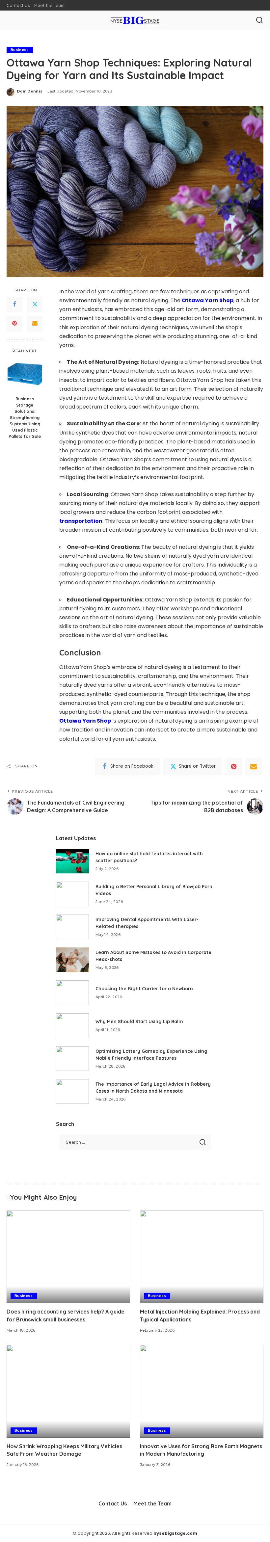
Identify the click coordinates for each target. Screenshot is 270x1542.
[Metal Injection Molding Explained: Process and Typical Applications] (201, 1256)
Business (20, 49)
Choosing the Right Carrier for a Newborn (144, 989)
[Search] (259, 20)
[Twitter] (35, 304)
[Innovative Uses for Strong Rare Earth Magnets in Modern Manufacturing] (201, 1391)
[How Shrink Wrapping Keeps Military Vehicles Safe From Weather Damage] (68, 1391)
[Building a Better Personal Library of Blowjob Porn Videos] (72, 894)
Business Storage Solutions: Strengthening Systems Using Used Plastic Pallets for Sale (25, 417)
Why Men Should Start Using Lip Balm (139, 1021)
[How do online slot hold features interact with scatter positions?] (72, 861)
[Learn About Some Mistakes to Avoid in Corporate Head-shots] (72, 959)
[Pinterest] (14, 324)
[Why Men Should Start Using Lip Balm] (72, 1025)
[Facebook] (14, 304)
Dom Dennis (29, 91)
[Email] (35, 324)
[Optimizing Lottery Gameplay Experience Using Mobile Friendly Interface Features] (72, 1058)
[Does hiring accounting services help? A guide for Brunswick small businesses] (68, 1256)
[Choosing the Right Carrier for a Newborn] (72, 992)
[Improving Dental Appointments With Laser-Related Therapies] (72, 927)
